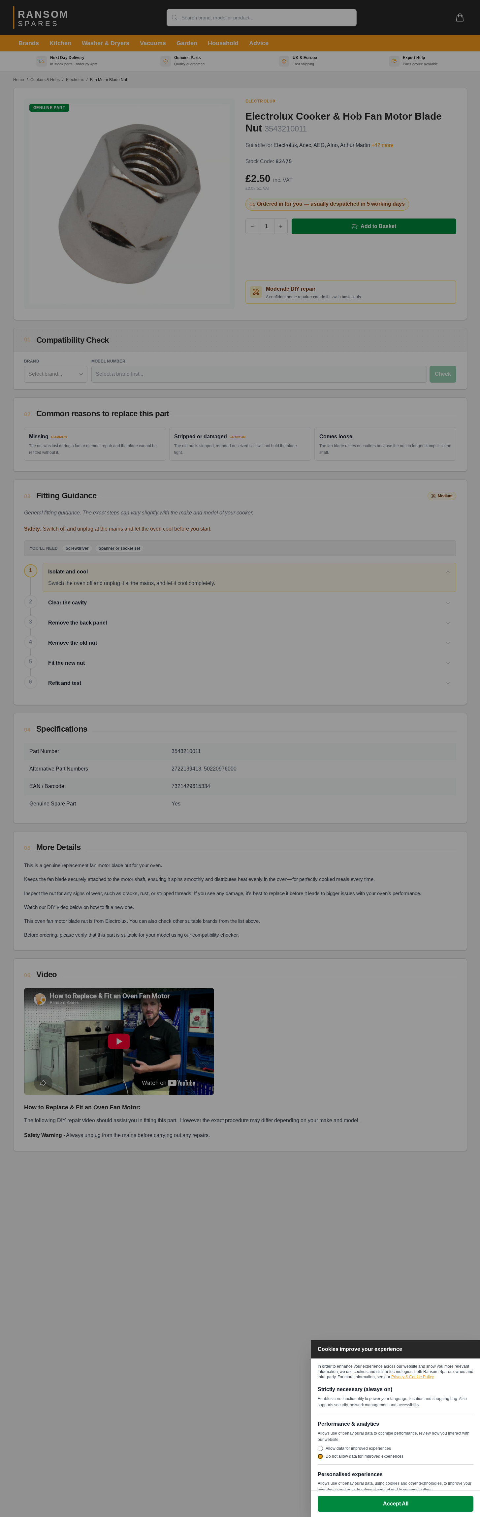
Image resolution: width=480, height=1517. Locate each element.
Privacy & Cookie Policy (412, 1377)
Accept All (395, 1503)
